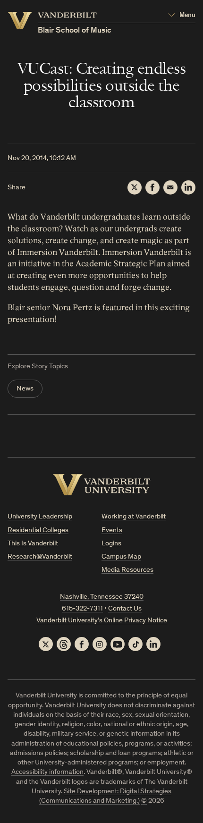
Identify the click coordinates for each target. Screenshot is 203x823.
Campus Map (121, 556)
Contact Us (125, 608)
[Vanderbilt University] (101, 484)
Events (112, 530)
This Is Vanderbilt (33, 543)
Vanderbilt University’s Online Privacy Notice (101, 620)
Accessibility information (47, 772)
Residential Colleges (38, 530)
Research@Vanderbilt (40, 556)
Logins (111, 543)
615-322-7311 (82, 608)
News (25, 388)
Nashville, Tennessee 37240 (102, 597)
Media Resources (127, 570)
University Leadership (40, 516)
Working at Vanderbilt (134, 516)
